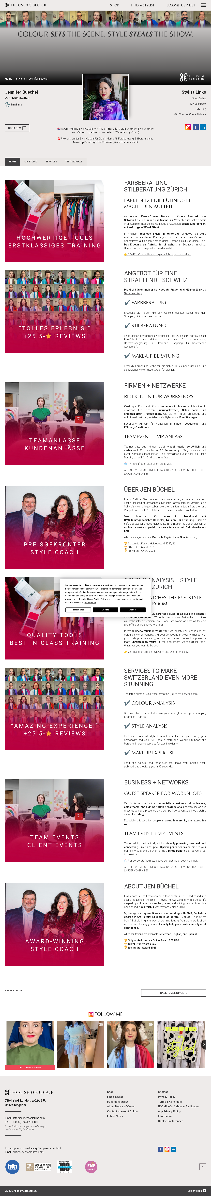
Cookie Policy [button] (100, 599)
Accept (132, 610)
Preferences (78, 610)
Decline (105, 610)
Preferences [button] (90, 602)
